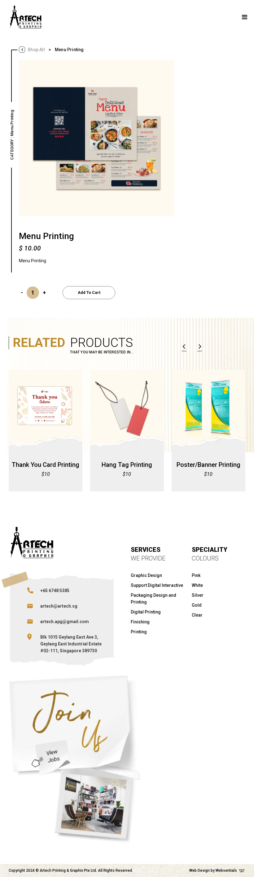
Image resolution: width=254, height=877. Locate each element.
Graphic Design (146, 575)
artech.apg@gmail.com (64, 621)
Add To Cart (89, 292)
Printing (139, 631)
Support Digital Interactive (157, 585)
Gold (197, 605)
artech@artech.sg (58, 606)
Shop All (36, 49)
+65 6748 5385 (54, 590)
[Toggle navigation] (244, 17)
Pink (196, 575)
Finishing (140, 621)
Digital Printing (146, 611)
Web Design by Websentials (213, 870)
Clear (197, 615)
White (197, 585)
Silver (198, 595)
